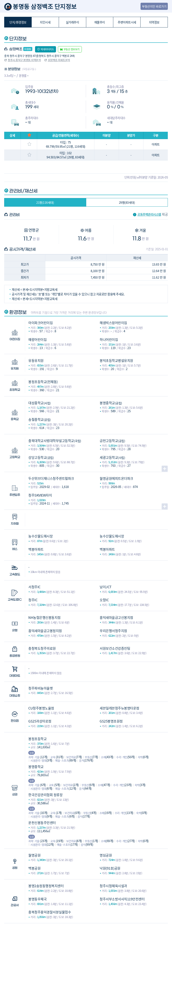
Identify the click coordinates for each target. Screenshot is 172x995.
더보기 (165, 469)
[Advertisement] (86, 952)
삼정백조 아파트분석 (59, 60)
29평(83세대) (127, 202)
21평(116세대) (45, 202)
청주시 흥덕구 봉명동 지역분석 (24, 60)
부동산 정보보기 (71, 49)
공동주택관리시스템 (149, 214)
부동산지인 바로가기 (154, 6)
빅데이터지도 (47, 49)
